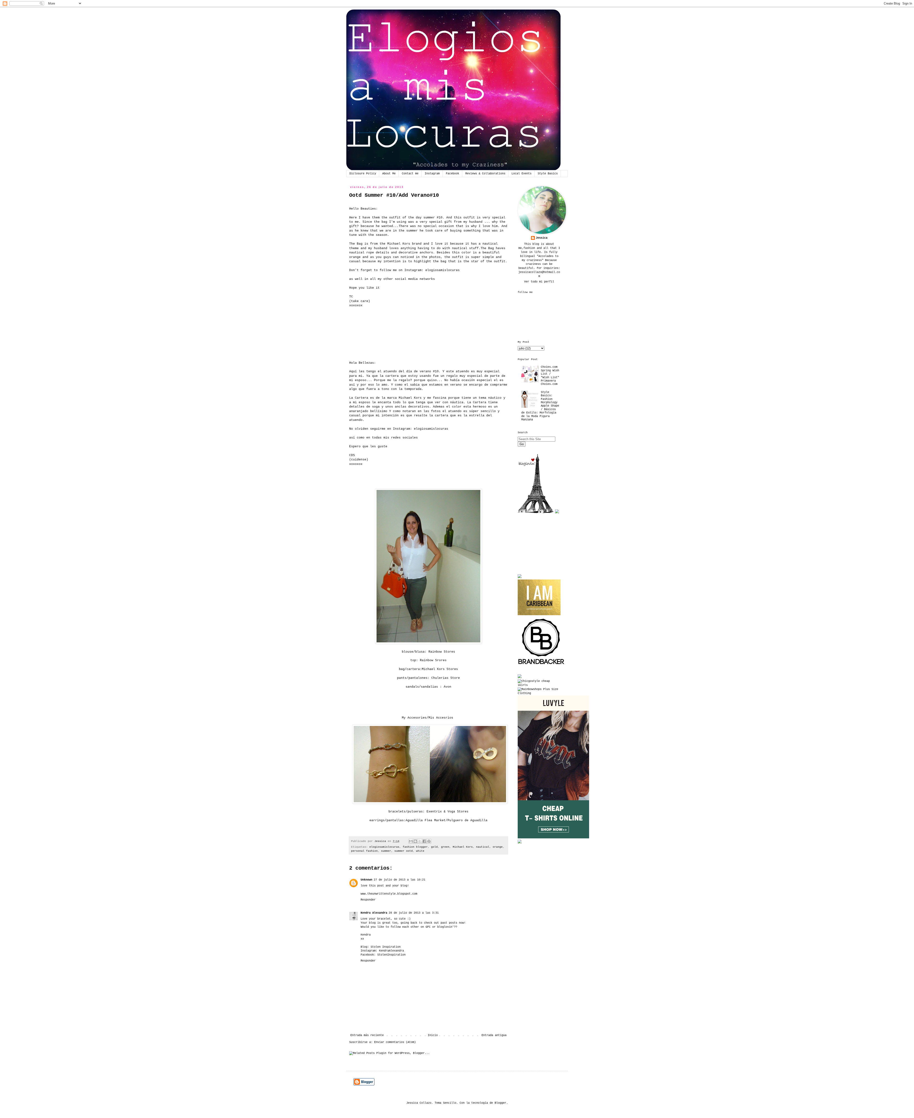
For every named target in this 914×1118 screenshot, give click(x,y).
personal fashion (364, 851)
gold (434, 847)
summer (386, 851)
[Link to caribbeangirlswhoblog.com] (539, 597)
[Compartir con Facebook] (424, 841)
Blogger (500, 1103)
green (445, 847)
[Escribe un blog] (415, 841)
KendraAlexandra (391, 950)
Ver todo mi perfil (539, 281)
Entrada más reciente (367, 1035)
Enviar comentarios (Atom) (395, 1042)
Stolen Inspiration (386, 947)
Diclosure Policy (362, 173)
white (420, 851)
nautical (482, 847)
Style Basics (548, 173)
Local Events (522, 173)
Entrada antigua (494, 1035)
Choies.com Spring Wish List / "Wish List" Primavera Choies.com (550, 375)
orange (498, 847)
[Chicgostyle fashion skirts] (539, 685)
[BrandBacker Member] (541, 665)
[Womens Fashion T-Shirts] (553, 837)
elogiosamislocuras (442, 270)
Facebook (452, 173)
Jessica (541, 238)
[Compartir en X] (419, 841)
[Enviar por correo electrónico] (410, 841)
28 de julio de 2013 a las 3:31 (414, 913)
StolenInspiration (391, 955)
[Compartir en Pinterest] (429, 841)
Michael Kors (463, 847)
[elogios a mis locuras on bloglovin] (535, 512)
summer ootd (403, 851)
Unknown (366, 879)
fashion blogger (415, 847)
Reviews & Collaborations (485, 173)
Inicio (433, 1035)
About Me (389, 173)
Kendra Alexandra (374, 913)
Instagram (432, 173)
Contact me (410, 173)
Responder (368, 899)
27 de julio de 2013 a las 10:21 (399, 879)
